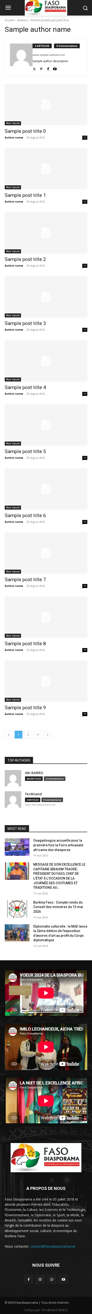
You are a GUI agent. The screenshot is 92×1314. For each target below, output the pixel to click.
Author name (14, 137)
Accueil (9, 20)
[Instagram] (40, 1279)
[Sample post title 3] (46, 296)
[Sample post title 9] (46, 681)
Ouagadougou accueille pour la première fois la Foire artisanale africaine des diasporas (58, 845)
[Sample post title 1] (46, 168)
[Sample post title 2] (46, 232)
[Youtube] (55, 68)
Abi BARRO (34, 773)
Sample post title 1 (25, 195)
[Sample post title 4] (46, 360)
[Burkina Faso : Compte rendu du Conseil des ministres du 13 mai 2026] (17, 909)
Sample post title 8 (25, 643)
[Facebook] (48, 68)
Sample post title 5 (25, 451)
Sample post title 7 (25, 579)
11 (85, 137)
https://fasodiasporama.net (40, 804)
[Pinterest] (41, 68)
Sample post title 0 (25, 131)
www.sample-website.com (49, 55)
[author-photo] (21, 57)
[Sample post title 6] (46, 489)
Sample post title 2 (25, 259)
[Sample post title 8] (46, 617)
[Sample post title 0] (46, 104)
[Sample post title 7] (46, 553)
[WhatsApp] (51, 1279)
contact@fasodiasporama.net (52, 1246)
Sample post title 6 (25, 515)
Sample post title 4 (25, 387)
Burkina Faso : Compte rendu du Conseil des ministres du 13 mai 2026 (58, 906)
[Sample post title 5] (46, 425)
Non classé (13, 123)
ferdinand (33, 794)
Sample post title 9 (25, 707)
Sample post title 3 (25, 323)
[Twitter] (34, 68)
